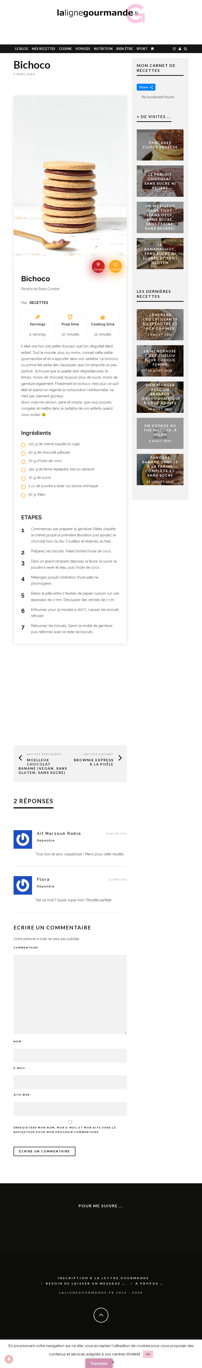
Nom (18, 1041)
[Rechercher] (185, 48)
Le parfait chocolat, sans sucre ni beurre (160, 181)
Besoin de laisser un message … (85, 1283)
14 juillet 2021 (117, 879)
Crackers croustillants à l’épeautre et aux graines (160, 321)
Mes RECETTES (43, 49)
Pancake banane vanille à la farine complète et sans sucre (160, 466)
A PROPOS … (149, 1283)
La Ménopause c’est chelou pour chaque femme (160, 357)
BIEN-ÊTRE (124, 49)
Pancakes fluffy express (160, 145)
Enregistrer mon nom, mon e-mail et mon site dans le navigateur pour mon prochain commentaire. (65, 1129)
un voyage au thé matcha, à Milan (160, 430)
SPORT (142, 49)
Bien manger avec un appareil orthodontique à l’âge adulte (161, 394)
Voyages (82, 49)
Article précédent (44, 754)
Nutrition (103, 49)
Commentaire (26, 947)
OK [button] (148, 1354)
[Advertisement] (132, 33)
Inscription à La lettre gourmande (103, 1278)
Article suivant (99, 754)
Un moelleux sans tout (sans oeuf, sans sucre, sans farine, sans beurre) (160, 217)
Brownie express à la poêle (94, 762)
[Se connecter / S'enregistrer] (180, 48)
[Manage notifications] (9, 1359)
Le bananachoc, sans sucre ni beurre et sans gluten (160, 253)
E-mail (20, 1068)
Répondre (46, 840)
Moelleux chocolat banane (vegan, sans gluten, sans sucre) (42, 766)
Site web (22, 1094)
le (21, 49)
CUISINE (65, 49)
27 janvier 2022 (116, 833)
